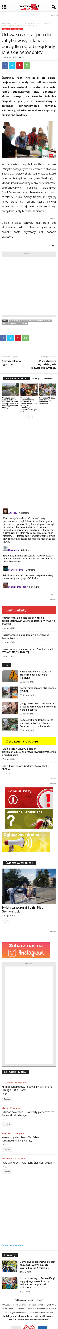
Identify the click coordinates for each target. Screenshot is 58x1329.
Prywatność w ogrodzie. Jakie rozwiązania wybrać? (43, 364)
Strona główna (7, 23)
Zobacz (7, 1099)
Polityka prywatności (24, 1300)
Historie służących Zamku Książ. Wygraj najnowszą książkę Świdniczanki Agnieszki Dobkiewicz (38, 1283)
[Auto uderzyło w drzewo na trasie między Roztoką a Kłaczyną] (10, 676)
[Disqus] (29, 462)
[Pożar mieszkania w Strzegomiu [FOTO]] (10, 692)
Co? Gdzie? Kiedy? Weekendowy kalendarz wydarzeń (47, 401)
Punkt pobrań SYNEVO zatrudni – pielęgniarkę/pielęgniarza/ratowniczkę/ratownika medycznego (29, 751)
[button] (53, 7)
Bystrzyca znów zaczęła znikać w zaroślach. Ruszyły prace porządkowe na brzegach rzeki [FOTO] (10, 403)
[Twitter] (12, 65)
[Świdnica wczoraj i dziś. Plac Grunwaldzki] (29, 886)
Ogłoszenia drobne (22, 741)
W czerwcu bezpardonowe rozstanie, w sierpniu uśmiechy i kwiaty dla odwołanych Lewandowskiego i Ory (29, 405)
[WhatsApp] (27, 65)
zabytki (23, 324)
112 (6, 665)
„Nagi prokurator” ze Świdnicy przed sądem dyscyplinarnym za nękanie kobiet (38, 706)
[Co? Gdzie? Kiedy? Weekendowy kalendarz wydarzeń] (47, 389)
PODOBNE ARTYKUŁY (17, 378)
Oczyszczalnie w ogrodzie (11, 362)
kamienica (14, 321)
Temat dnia (17, 29)
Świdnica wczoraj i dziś (20, 863)
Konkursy (10, 1255)
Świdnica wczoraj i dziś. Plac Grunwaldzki (22, 909)
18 (23, 57)
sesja (5, 324)
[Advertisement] (29, 286)
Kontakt (39, 1300)
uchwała (14, 324)
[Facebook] (5, 65)
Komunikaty (16, 610)
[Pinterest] (19, 65)
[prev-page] (27, 417)
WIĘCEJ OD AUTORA (42, 378)
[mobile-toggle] (4, 7)
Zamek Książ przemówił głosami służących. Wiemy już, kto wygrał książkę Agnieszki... (38, 1264)
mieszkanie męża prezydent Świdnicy (36, 321)
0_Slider (18, 23)
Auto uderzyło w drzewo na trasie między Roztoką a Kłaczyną (35, 674)
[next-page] (31, 417)
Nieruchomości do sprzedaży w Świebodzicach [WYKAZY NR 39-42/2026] (27, 650)
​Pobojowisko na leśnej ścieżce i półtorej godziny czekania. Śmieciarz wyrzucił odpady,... (37, 723)
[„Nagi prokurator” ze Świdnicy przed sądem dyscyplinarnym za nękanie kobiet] (10, 708)
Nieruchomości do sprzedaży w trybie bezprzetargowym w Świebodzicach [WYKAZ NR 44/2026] (28, 620)
